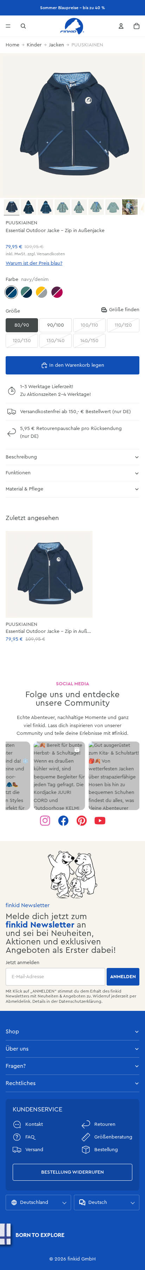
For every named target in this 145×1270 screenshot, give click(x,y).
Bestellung (106, 1149)
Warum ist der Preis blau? (34, 263)
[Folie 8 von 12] (130, 207)
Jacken (56, 45)
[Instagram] (45, 820)
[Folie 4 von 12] (62, 207)
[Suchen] (23, 26)
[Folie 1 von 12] (11, 207)
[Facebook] (63, 820)
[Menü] (8, 26)
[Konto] (121, 26)
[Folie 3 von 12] (45, 207)
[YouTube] (100, 820)
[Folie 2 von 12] (28, 207)
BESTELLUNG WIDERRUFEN (72, 1172)
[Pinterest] (81, 820)
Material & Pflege (24, 489)
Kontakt (34, 1124)
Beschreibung (21, 457)
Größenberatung (113, 1137)
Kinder (34, 45)
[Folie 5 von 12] (79, 207)
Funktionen (18, 472)
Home (12, 45)
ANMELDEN (123, 976)
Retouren (104, 1124)
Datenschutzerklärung (80, 1001)
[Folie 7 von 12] (113, 207)
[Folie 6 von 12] (96, 207)
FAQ (29, 1137)
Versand (34, 1149)
